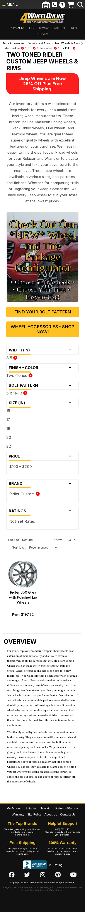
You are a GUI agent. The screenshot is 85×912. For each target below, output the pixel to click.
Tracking (46, 808)
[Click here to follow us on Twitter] (27, 874)
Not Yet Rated (22, 521)
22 (8, 446)
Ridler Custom (22, 494)
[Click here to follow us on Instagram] (42, 874)
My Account (14, 808)
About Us (50, 814)
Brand (40, 483)
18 (8, 428)
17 (8, 419)
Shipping (31, 808)
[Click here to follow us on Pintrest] (58, 874)
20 (8, 437)
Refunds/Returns (67, 808)
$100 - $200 (20, 466)
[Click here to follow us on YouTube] (73, 874)
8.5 (9, 358)
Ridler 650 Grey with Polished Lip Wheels (23, 597)
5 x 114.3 (14, 393)
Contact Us (67, 814)
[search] (80, 4)
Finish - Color (40, 367)
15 (8, 410)
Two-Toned (17, 375)
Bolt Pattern (40, 385)
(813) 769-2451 (63, 829)
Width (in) (40, 350)
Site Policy (34, 814)
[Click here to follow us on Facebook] (11, 874)
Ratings (40, 511)
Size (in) (40, 403)
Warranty (18, 814)
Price (40, 456)
